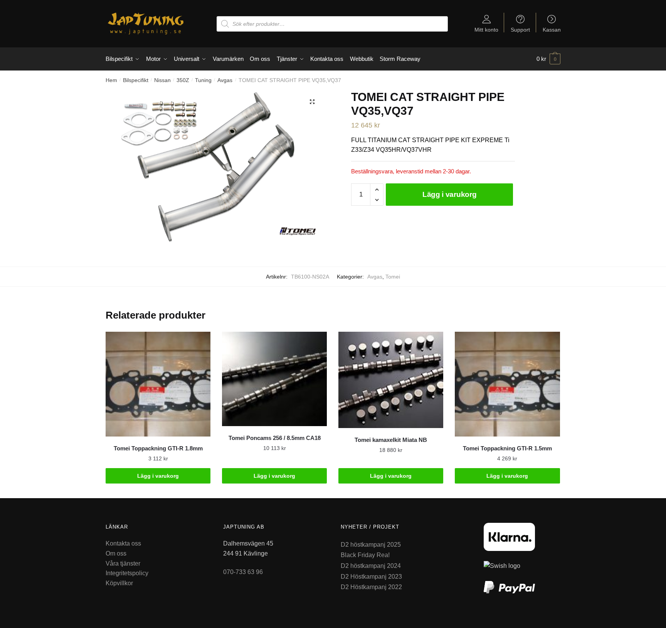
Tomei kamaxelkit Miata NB (391, 440)
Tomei (392, 277)
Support (520, 29)
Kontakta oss (123, 543)
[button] (312, 102)
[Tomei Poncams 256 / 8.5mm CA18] (274, 379)
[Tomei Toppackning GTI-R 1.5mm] (507, 384)
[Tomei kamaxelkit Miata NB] (390, 380)
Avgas (224, 80)
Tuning (203, 80)
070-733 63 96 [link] (243, 572)
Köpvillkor (119, 583)
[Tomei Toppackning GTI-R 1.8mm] (158, 384)
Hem (111, 80)
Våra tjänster (123, 563)
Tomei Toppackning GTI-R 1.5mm (507, 448)
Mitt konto (486, 29)
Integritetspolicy (127, 573)
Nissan (162, 80)
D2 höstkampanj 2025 (371, 544)
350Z (183, 80)
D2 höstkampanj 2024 (371, 566)
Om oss (116, 553)
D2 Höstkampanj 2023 (371, 576)
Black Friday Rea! (365, 555)
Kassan (552, 29)
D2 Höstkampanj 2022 (371, 587)
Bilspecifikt (135, 80)
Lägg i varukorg (449, 194)
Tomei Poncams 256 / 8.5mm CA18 (275, 438)
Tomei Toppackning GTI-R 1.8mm (158, 448)
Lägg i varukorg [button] (158, 476)
